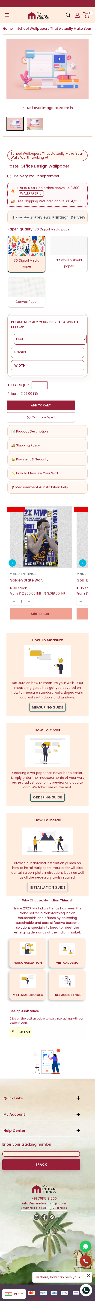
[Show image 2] (34, 124)
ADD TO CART (41, 405)
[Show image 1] (15, 124)
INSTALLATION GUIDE (47, 887)
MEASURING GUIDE (47, 707)
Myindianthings (23, 574)
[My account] (77, 15)
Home (8, 28)
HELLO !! (21, 1031)
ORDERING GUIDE (47, 797)
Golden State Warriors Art (27, 580)
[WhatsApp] (85, 1246)
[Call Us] (85, 1261)
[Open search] (68, 15)
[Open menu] (7, 15)
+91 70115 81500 (44, 1198)
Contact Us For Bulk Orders (44, 1208)
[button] (12, 563)
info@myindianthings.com (44, 1203)
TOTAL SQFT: (18, 385)
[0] (86, 15)
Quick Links (13, 1098)
